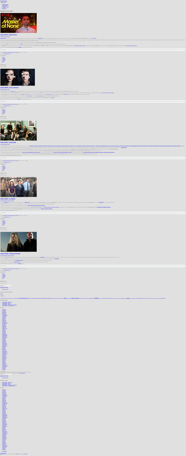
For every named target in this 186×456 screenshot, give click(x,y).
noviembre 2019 (4, 328)
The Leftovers (148, 298)
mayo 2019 (4, 331)
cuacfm (26, 298)
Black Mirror (156, 145)
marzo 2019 (4, 413)
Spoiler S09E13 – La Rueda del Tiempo (8, 305)
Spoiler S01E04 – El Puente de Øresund (10, 253)
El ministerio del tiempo (176, 145)
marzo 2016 (4, 354)
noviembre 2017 (4, 344)
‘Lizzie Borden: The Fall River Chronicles (104, 207)
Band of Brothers (50, 145)
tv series (157, 298)
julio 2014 (3, 367)
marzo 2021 (4, 319)
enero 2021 (4, 321)
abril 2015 (3, 361)
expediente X (52, 298)
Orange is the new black (141, 145)
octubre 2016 (4, 433)
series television (119, 298)
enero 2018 (4, 342)
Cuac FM (3, 7)
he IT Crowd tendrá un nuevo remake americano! (36, 205)
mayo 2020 (4, 324)
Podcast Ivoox (4, 8)
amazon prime (6, 298)
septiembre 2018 (4, 337)
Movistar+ (92, 298)
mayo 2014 (4, 369)
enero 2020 (4, 327)
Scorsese (114, 298)
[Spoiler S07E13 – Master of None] (18, 32)
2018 (2, 298)
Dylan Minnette (104, 92)
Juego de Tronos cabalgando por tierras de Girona (31, 152)
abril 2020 (3, 325)
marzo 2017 (4, 348)
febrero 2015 (4, 363)
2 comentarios (12, 200)
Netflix (96, 298)
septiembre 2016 (4, 353)
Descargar (16, 52)
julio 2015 (3, 440)
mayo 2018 (4, 419)
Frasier (129, 145)
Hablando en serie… (5, 4)
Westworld (163, 298)
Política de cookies (22, 373)
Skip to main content (3, 0)
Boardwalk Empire (104, 145)
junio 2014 (4, 368)
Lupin (84, 298)
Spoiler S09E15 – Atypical (6, 303)
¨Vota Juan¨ (53, 97)
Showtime (125, 298)
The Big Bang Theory (139, 298)
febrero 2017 (4, 349)
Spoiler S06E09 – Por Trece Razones (9, 87)
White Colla (93, 145)
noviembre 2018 (4, 335)
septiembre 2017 (4, 426)
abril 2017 (3, 347)
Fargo (75, 145)
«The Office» (23, 94)
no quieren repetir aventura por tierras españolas (51, 207)
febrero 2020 (4, 326)
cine (47, 45)
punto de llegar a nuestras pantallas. (79, 45)
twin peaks (159, 298)
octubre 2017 (4, 345)
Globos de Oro (62, 298)
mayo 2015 (4, 360)
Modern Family (58, 145)
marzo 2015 (4, 362)
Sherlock (122, 298)
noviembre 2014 (4, 446)
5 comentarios (12, 255)
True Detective (98, 145)
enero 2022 (4, 313)
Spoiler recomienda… (5, 5)
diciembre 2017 (4, 343)
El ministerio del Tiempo (46, 298)
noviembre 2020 (4, 323)
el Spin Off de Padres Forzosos (109, 152)
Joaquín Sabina (29, 95)
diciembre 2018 (4, 334)
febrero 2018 (4, 341)
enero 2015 (4, 364)
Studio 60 (126, 145)
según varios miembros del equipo (131, 45)
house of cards (69, 298)
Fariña (57, 298)
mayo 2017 (4, 346)
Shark (147, 145)
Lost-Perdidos (121, 145)
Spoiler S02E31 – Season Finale (8, 142)
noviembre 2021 (4, 315)
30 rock (109, 145)
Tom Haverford (93, 38)
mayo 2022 (4, 311)
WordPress (25, 453)
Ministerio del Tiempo (87, 298)
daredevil (40, 298)
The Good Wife (144, 298)
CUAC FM (18, 99)
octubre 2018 (4, 336)
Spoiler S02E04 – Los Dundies (7, 198)
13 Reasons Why (12, 91)
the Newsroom (152, 298)
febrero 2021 (4, 320)
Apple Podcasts (6, 53)
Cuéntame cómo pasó (86, 145)
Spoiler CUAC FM (4, 287)
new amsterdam (100, 298)
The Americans (150, 145)
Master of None (3, 38)
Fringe (55, 145)
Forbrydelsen (71, 145)
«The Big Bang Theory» (19, 260)
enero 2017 (4, 350)
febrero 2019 (4, 333)
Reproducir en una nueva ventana (8, 52)
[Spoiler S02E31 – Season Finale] (18, 140)
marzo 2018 (4, 340)
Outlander (111, 298)
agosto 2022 (4, 309)
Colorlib (17, 453)
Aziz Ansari (40, 38)
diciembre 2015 (4, 357)
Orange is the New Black (106, 298)
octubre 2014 (4, 447)
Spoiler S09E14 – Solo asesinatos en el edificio (9, 304)
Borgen (14, 298)
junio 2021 (4, 317)
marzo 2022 (4, 392)
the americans (134, 298)
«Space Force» (49, 94)
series (43, 45)
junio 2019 (4, 330)
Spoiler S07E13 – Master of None (8, 34)
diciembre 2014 (4, 365)
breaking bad (17, 298)
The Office (45, 145)
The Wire (112, 145)
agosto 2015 (4, 359)
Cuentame (29, 298)
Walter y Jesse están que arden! (46, 208)
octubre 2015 (4, 358)
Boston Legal (116, 145)
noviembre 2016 (4, 352)
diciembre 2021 (4, 314)
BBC (8, 298)
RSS (10, 53)
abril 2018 (3, 420)
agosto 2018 (4, 338)
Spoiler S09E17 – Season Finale (7, 302)
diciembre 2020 (4, 322)
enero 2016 (4, 356)
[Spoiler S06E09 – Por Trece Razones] (17, 85)
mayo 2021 (4, 318)
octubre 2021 (4, 316)
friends (59, 298)
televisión (131, 298)
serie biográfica (40, 95)
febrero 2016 (4, 355)
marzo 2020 (4, 406)
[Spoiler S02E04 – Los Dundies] (18, 196)
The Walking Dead (79, 145)
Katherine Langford (111, 92)
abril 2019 (3, 412)
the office (155, 298)
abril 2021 (3, 399)
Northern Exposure (65, 145)
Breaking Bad (40, 145)
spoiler (9, 36)
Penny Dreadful (133, 145)
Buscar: (1, 285)
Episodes (36, 145)
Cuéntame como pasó (35, 298)
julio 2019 (3, 329)
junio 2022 (4, 310)
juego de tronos (75, 298)
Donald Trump (66, 94)
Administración (4, 451)
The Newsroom (31, 145)
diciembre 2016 (4, 351)
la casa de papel (81, 298)
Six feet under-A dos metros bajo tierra (165, 145)
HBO (65, 298)
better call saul (10, 298)
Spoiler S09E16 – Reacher (6, 383)
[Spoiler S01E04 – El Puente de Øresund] (18, 251)
